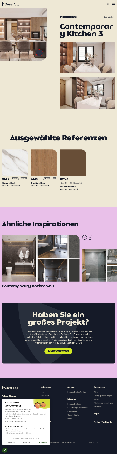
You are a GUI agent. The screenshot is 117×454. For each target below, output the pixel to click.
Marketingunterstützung (103, 403)
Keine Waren (10, 442)
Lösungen (72, 399)
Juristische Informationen (50, 442)
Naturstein (45, 396)
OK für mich (42, 442)
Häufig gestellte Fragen (103, 396)
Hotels (69, 419)
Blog (96, 392)
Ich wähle (26, 442)
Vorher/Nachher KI (103, 422)
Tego (96, 414)
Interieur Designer (74, 404)
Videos (96, 399)
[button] (5, 450)
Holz (42, 392)
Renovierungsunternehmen (78, 408)
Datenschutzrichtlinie (68, 442)
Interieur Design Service (76, 392)
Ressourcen (99, 387)
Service (70, 387)
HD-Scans (98, 407)
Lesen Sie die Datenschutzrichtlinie (16, 421)
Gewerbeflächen (73, 415)
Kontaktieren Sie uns (58, 351)
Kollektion (46, 387)
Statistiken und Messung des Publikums (18, 433)
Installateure (72, 411)
